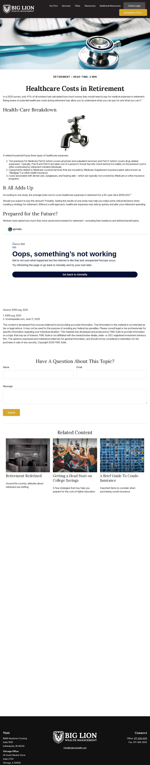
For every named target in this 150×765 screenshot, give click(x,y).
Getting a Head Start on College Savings (72, 478)
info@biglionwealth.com (75, 748)
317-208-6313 (140, 738)
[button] (53, 5)
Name (6, 367)
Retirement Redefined (24, 476)
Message (8, 386)
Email (79, 367)
